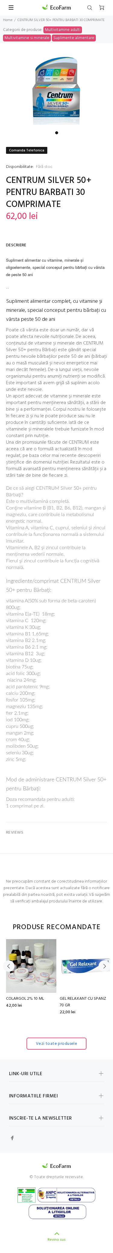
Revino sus (57, 1240)
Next (104, 966)
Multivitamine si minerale (27, 38)
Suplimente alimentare (73, 38)
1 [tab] (56, 132)
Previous (8, 966)
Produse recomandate (57, 927)
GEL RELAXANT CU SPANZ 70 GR (83, 1002)
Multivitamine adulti (62, 29)
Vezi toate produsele (56, 1043)
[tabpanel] (56, 90)
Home (7, 20)
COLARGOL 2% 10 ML (25, 998)
